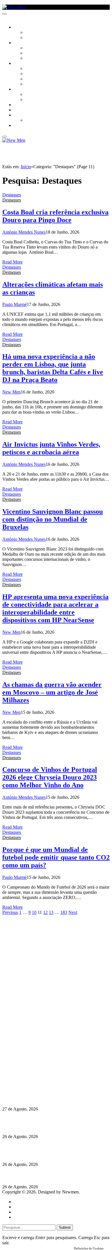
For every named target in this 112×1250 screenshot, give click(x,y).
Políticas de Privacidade (40, 1081)
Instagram (31, 1070)
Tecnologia (36, 84)
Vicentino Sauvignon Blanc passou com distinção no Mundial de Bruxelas (52, 519)
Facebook (31, 1075)
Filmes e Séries (39, 53)
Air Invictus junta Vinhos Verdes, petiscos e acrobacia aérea (51, 448)
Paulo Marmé (14, 304)
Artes (30, 48)
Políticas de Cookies (37, 1086)
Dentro (32, 95)
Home (19, 1201)
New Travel (24, 126)
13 (51, 912)
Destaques (11, 194)
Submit (65, 1227)
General (21, 1206)
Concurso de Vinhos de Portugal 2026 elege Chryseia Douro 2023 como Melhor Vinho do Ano (49, 777)
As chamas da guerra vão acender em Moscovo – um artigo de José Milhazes (52, 692)
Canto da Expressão (44, 38)
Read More (12, 261)
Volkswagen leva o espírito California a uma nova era (54, 1097)
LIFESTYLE (23, 64)
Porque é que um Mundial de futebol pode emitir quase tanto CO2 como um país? (56, 857)
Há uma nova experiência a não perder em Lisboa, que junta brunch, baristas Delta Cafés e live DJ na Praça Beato (52, 368)
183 (63, 912)
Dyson (31, 69)
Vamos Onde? (26, 90)
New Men (11, 391)
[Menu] (4, 14)
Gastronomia (27, 105)
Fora (30, 100)
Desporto (23, 115)
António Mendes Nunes (24, 232)
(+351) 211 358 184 (41, 1065)
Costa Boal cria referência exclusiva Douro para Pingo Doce (55, 216)
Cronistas (35, 33)
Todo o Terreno (40, 121)
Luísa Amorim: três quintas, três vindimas (43, 1175)
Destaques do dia (29, 1217)
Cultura (22, 43)
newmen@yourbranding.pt (47, 1060)
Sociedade (24, 28)
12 (45, 912)
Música (32, 59)
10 (34, 912)
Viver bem (34, 79)
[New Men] (13, 7)
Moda (30, 74)
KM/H (18, 110)
